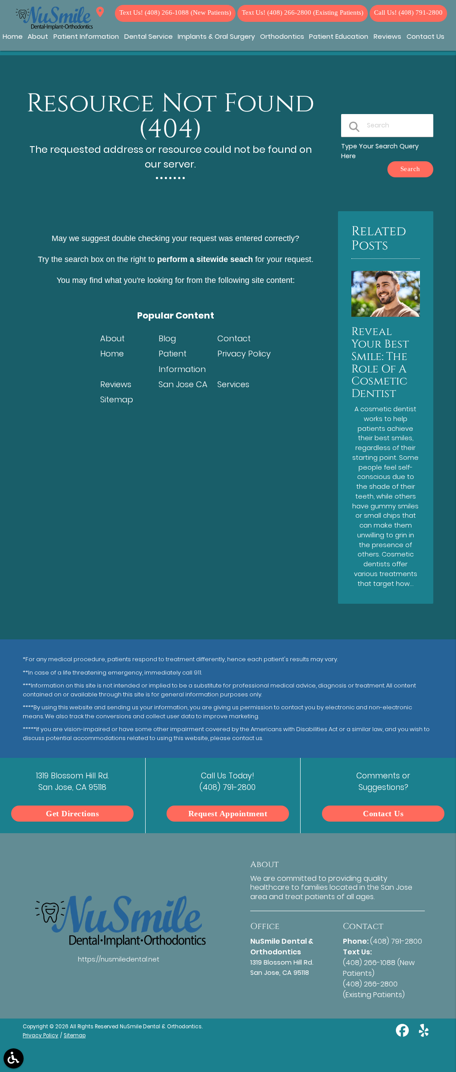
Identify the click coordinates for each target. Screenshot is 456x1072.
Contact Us (383, 813)
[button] (14, 1058)
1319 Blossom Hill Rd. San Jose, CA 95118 (100, 13)
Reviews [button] (387, 36)
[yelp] (423, 1033)
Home (112, 353)
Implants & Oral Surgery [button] (216, 36)
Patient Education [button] (338, 36)
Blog (167, 338)
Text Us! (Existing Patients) (302, 12)
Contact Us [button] (425, 36)
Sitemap (116, 399)
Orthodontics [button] (282, 36)
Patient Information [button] (86, 36)
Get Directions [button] (72, 813)
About (112, 338)
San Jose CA (183, 384)
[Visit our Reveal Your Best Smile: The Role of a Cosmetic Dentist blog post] (385, 319)
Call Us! (408, 12)
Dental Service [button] (148, 36)
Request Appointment (228, 813)
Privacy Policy (244, 353)
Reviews (115, 384)
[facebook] (403, 1033)
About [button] (38, 36)
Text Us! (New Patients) (175, 12)
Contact (234, 338)
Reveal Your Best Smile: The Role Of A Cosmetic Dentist (380, 362)
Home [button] (13, 36)
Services (233, 384)
